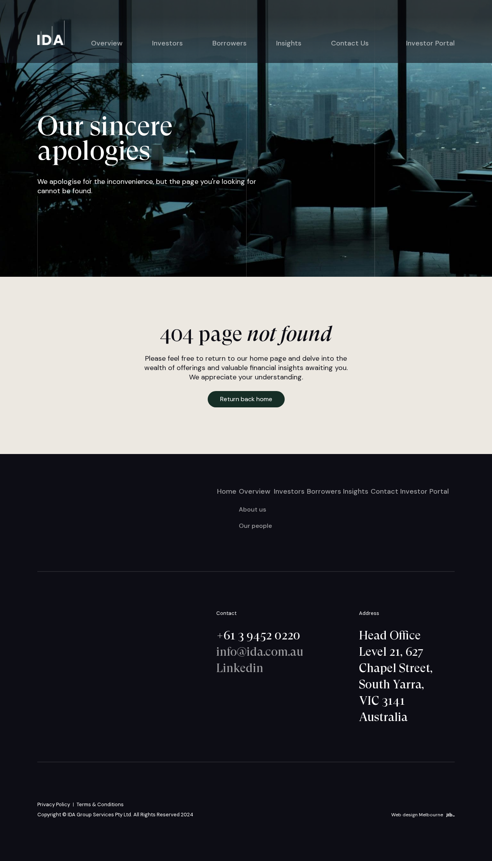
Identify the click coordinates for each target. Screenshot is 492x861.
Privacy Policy (53, 804)
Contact (384, 491)
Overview (107, 43)
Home (226, 491)
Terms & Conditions (100, 804)
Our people (255, 525)
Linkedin (239, 667)
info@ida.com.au (259, 651)
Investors (167, 43)
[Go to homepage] (51, 32)
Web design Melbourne (417, 815)
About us (252, 509)
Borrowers (229, 43)
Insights (288, 43)
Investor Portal (430, 43)
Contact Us (350, 43)
